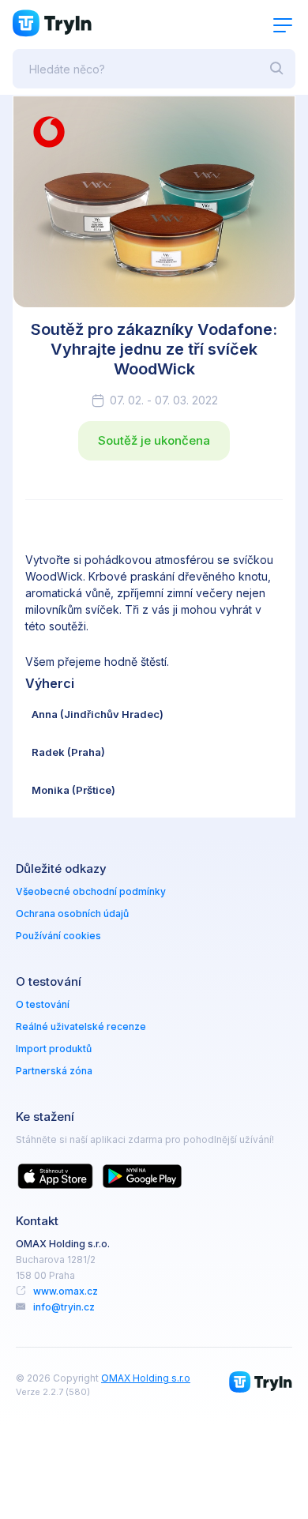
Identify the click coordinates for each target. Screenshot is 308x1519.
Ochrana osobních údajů (72, 913)
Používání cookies (58, 936)
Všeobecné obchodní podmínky (91, 891)
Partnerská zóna (54, 1071)
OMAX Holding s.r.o (145, 1378)
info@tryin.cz (64, 1307)
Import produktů (54, 1049)
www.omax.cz (65, 1291)
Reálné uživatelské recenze (81, 1026)
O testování (42, 1004)
